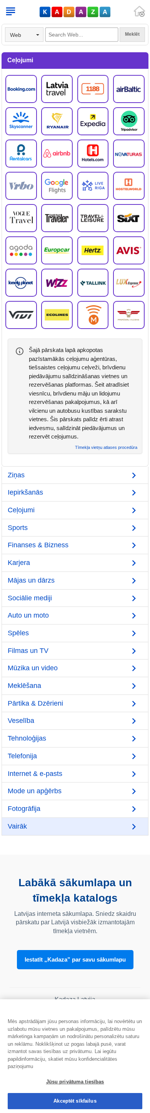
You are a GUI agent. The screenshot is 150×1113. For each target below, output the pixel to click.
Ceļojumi (21, 510)
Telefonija (22, 756)
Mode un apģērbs (35, 791)
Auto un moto (28, 615)
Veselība (21, 720)
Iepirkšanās (25, 492)
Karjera (19, 562)
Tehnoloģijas (27, 738)
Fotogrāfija (24, 808)
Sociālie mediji (30, 598)
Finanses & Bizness (38, 545)
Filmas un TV (28, 651)
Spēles (18, 633)
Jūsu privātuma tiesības (75, 1082)
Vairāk (17, 826)
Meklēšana (24, 685)
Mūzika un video (33, 668)
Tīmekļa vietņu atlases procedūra (106, 447)
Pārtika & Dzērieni (35, 703)
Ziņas (16, 475)
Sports (18, 528)
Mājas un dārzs (31, 580)
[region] (75, 1056)
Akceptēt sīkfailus (74, 1101)
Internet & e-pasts (35, 773)
